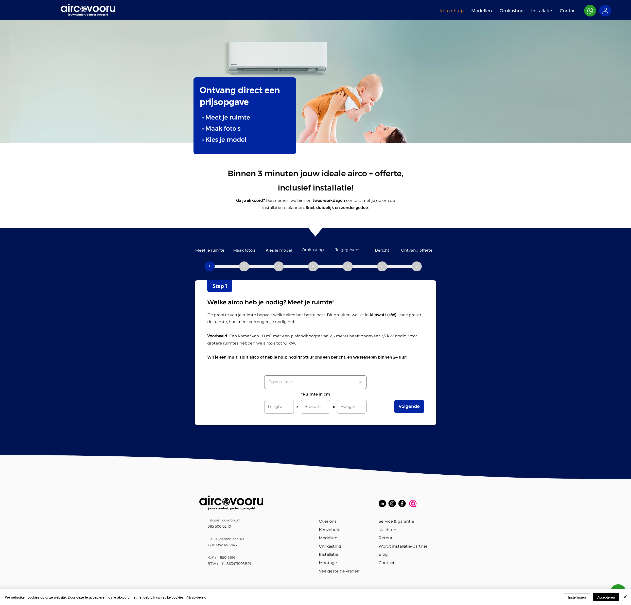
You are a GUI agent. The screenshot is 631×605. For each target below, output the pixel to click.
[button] (210, 266)
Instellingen (577, 597)
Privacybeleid (196, 597)
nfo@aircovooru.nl (224, 520)
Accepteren (606, 597)
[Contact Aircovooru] (590, 11)
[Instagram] (392, 503)
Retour (385, 538)
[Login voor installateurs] (605, 11)
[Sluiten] (625, 597)
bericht (338, 357)
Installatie (328, 554)
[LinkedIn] (382, 503)
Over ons (327, 521)
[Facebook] (402, 503)
